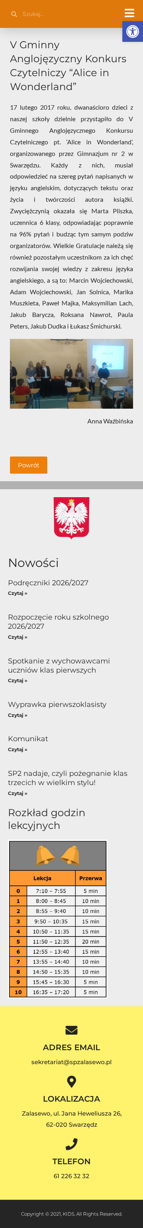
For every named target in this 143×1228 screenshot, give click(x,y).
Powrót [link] (28, 465)
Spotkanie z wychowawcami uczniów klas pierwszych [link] (59, 666)
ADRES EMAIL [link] (71, 1047)
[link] (132, 31)
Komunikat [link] (28, 738)
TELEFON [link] (71, 1161)
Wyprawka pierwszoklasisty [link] (57, 704)
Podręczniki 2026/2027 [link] (48, 583)
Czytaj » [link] (17, 593)
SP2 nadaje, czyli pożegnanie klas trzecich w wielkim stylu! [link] (68, 778)
